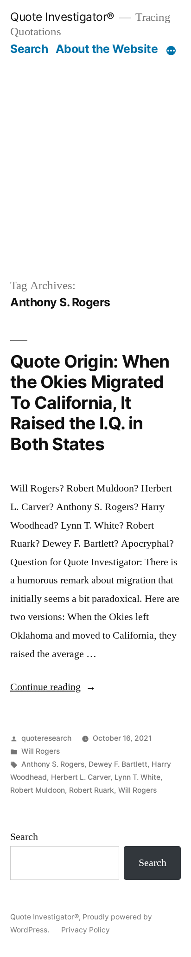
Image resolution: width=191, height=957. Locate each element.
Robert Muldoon (37, 790)
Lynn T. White (137, 777)
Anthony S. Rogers (52, 764)
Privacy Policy (85, 929)
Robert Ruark (91, 790)
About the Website (107, 49)
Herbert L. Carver (80, 777)
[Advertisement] (95, 166)
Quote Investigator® (62, 17)
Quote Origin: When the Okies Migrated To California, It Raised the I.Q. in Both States (90, 402)
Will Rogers (40, 751)
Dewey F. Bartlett (118, 764)
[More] (171, 50)
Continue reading (53, 686)
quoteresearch (46, 738)
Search (29, 49)
